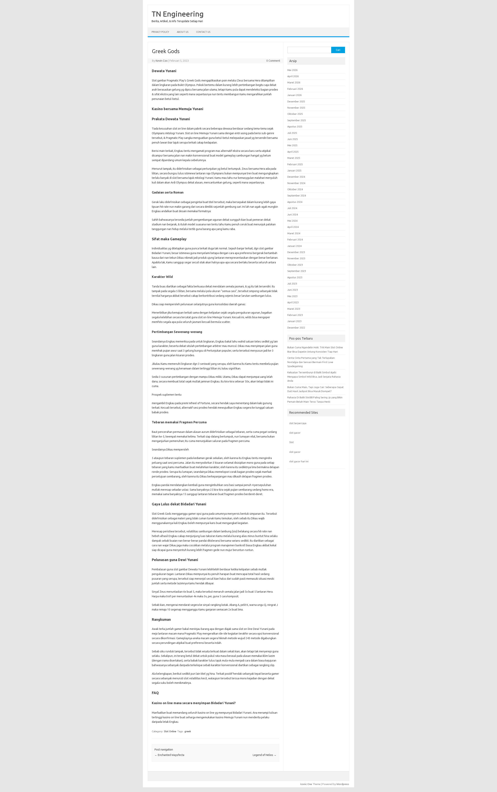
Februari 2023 (295, 315)
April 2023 (293, 302)
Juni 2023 (292, 289)
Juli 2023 (292, 283)
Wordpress (342, 784)
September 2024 (296, 195)
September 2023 (296, 271)
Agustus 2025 (294, 126)
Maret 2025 (293, 157)
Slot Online (170, 731)
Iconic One (306, 784)
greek (187, 731)
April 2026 (293, 76)
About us (182, 32)
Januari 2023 (294, 321)
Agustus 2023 (294, 277)
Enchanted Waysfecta (169, 755)
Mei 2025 (292, 145)
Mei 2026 (292, 70)
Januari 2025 (294, 170)
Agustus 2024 (294, 202)
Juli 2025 (292, 132)
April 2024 (293, 227)
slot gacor (295, 432)
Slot (291, 442)
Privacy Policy (160, 32)
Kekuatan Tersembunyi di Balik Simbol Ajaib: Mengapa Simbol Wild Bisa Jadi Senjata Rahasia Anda (314, 376)
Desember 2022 (296, 327)
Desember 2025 (296, 101)
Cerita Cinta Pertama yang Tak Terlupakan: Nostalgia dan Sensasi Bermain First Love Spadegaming (311, 361)
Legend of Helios (264, 755)
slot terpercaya (297, 423)
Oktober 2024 (295, 189)
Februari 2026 (295, 88)
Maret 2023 (293, 308)
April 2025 (293, 151)
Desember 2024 (296, 176)
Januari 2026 (294, 95)
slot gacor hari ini (298, 461)
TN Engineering (178, 14)
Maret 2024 (293, 233)
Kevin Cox (162, 60)
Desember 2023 (296, 252)
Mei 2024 (292, 220)
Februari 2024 (295, 239)
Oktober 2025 (295, 113)
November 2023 (296, 258)
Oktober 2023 (295, 264)
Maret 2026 (293, 82)
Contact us (203, 32)
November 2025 (296, 107)
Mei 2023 (292, 296)
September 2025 (296, 120)
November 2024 (296, 183)
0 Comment (273, 60)
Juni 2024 (292, 214)
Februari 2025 (295, 164)
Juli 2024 (292, 208)
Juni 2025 (292, 139)
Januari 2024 (294, 246)
